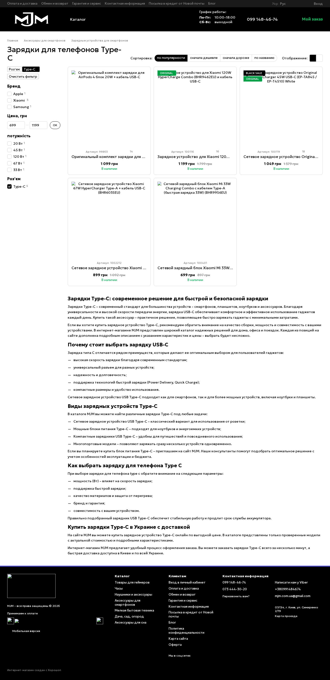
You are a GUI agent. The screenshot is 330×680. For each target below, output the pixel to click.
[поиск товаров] (185, 19)
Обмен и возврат (54, 3)
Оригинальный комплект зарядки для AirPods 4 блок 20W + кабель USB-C (139, 156)
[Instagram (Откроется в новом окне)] (258, 4)
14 (131, 151)
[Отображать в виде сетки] (313, 58)
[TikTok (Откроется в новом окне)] (264, 4)
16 (217, 151)
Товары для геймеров (132, 582)
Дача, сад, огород (129, 616)
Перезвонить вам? (236, 596)
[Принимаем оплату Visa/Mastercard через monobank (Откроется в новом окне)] (55, 620)
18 (303, 151)
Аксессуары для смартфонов (127, 602)
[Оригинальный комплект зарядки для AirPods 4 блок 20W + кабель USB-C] (109, 108)
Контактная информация (125, 3)
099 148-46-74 (262, 19)
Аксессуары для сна (130, 622)
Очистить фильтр (23, 77)
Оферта (175, 645)
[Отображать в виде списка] (319, 58)
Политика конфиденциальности (186, 630)
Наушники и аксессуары (133, 594)
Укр (275, 3)
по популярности (171, 58)
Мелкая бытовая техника (134, 610)
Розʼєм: (14, 69)
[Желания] (301, 4)
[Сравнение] (292, 4)
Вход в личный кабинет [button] (187, 582)
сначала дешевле (204, 58)
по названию (264, 58)
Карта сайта (178, 639)
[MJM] (31, 585)
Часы (119, 588)
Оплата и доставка (22, 3)
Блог (211, 3)
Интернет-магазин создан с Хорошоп (34, 670)
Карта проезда (286, 616)
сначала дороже (236, 58)
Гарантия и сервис (86, 3)
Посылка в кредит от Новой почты (176, 3)
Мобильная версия (26, 631)
